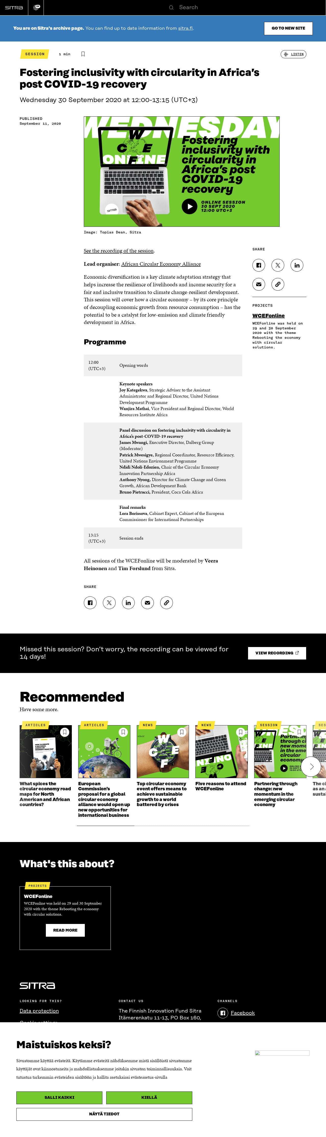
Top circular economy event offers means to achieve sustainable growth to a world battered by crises (162, 794)
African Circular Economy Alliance (161, 264)
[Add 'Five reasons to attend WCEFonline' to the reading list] (240, 732)
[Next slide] (311, 766)
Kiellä (149, 1098)
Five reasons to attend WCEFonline (220, 786)
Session (35, 54)
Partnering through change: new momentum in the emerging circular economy (275, 794)
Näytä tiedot (104, 1114)
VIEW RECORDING (274, 653)
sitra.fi (185, 28)
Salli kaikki (59, 1098)
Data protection (39, 1011)
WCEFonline (268, 316)
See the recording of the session (119, 251)
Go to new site (288, 28)
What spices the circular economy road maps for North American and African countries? (45, 794)
